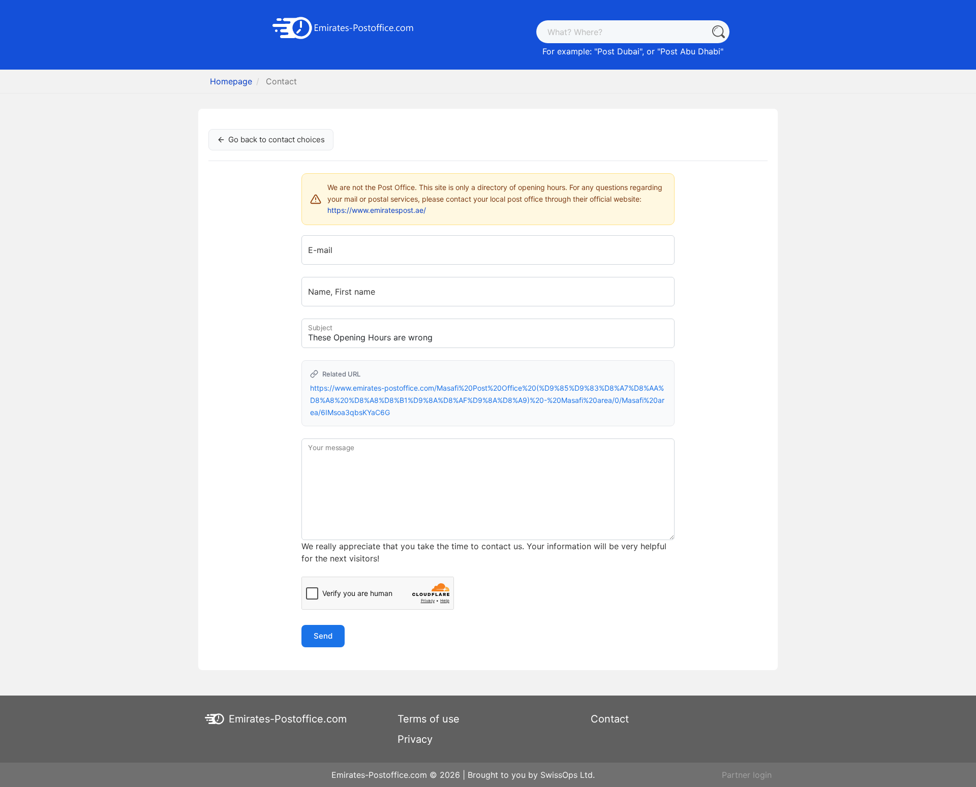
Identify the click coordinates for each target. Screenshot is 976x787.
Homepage (231, 81)
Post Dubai (618, 51)
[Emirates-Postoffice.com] (343, 27)
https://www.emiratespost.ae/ (376, 210)
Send (323, 636)
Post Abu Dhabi (690, 51)
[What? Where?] (718, 31)
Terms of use (429, 719)
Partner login (747, 775)
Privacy (415, 739)
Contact (610, 719)
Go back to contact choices (276, 139)
